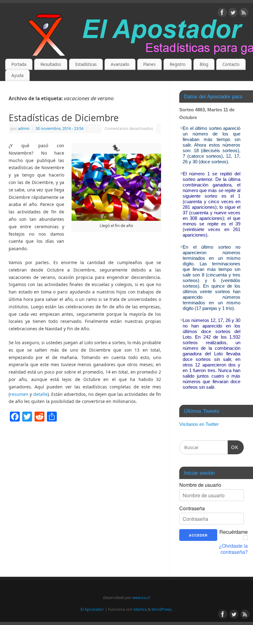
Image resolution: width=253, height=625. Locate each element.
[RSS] (243, 13)
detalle (40, 394)
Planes (149, 64)
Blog (204, 64)
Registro (177, 64)
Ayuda (17, 75)
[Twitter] (233, 13)
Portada (18, 64)
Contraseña (192, 508)
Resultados (50, 64)
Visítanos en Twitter (199, 424)
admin (24, 128)
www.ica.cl (141, 597)
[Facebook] (222, 13)
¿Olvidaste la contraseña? (233, 549)
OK (233, 447)
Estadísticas (86, 64)
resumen (19, 394)
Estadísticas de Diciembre (64, 117)
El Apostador (92, 609)
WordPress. (161, 609)
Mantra (140, 609)
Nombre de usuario (200, 485)
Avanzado (120, 64)
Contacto (230, 64)
